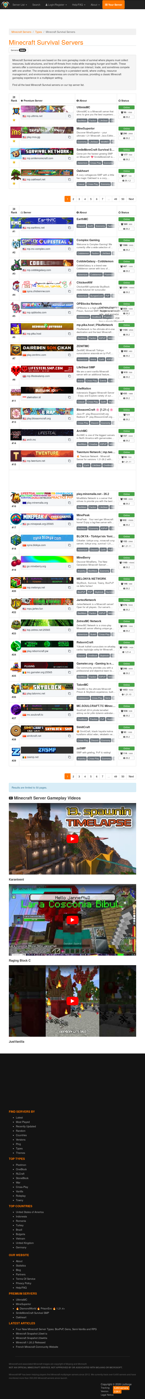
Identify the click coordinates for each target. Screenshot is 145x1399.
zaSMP (81, 748)
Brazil (19, 1229)
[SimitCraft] (47, 728)
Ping (18, 1144)
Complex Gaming (88, 240)
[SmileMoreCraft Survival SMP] (47, 151)
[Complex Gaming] (47, 241)
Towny (19, 1200)
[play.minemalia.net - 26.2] (47, 495)
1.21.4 (127, 651)
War (18, 1182)
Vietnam (20, 1238)
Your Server (115, 4)
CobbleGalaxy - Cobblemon (95, 261)
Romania (21, 1221)
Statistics (21, 1265)
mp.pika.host (33, 333)
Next (131, 199)
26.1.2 (127, 180)
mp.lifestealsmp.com (38, 376)
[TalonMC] (47, 686)
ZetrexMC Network (89, 621)
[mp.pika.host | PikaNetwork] (47, 326)
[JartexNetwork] (47, 601)
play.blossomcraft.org (38, 418)
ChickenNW (84, 282)
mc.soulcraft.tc (34, 714)
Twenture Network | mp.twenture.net (100, 452)
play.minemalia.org (37, 502)
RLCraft (20, 1173)
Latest (19, 1117)
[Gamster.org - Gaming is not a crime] (47, 665)
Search (36, 4)
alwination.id (33, 397)
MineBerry (83, 557)
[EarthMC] (47, 220)
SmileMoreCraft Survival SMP (96, 149)
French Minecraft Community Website (37, 1346)
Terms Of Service (25, 1278)
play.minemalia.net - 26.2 (93, 494)
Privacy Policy (23, 1283)
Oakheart (83, 171)
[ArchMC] (47, 432)
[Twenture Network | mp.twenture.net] (47, 453)
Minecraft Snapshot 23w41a (31, 1333)
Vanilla (19, 1191)
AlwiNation (84, 388)
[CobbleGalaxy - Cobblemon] (47, 263)
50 (122, 199)
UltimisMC (83, 107)
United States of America (30, 1212)
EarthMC (82, 219)
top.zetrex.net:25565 (38, 629)
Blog (18, 1270)
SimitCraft (83, 727)
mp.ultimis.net (34, 116)
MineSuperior (86, 128)
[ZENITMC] (47, 347)
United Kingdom (25, 1243)
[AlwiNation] (47, 390)
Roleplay (21, 1195)
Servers (18, 50)
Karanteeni (16, 879)
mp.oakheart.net (35, 179)
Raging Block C (20, 960)
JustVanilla (16, 1041)
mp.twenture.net (35, 460)
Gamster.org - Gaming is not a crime (100, 663)
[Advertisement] (72, 20)
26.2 (127, 116)
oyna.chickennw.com (38, 291)
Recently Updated (26, 1126)
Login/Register (56, 4)
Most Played (23, 1122)
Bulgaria (20, 1234)
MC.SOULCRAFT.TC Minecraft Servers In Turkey (109, 706)
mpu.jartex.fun (34, 608)
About (94, 4)
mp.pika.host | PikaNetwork (95, 325)
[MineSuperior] (47, 130)
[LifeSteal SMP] (47, 369)
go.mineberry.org (36, 566)
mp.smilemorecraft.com (39, 158)
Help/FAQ (78, 4)
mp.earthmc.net (35, 227)
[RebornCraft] (47, 644)
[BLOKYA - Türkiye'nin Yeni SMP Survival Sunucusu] (47, 538)
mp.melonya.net (35, 587)
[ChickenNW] (47, 284)
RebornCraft (85, 642)
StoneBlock (22, 1178)
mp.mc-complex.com (38, 248)
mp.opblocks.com (36, 312)
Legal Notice (107, 1394)
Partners (20, 1274)
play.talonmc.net (35, 693)
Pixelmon (21, 1165)
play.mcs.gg (33, 137)
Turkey (20, 1225)
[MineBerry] (47, 559)
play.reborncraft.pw (37, 651)
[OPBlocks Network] (47, 305)
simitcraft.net (33, 735)
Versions (20, 1139)
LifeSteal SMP (86, 367)
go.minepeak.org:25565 (40, 524)
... (109, 199)
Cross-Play (22, 1187)
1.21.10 (127, 694)
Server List (19, 4)
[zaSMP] (47, 750)
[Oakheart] (47, 172)
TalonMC (82, 685)
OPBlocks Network (89, 304)
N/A (128, 414)
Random (20, 1130)
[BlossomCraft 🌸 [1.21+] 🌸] (47, 411)
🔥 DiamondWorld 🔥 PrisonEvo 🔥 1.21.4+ (40, 1308)
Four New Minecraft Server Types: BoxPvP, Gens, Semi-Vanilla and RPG (56, 1329)
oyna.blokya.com (36, 545)
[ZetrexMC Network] (47, 622)
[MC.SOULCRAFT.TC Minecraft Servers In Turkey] (47, 707)
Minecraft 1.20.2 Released (30, 1342)
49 (115, 199)
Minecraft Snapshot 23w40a (31, 1338)
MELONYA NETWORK (91, 579)
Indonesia (21, 1216)
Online (126, 107)
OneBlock (21, 1169)
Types (38, 32)
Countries (21, 1135)
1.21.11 (127, 461)
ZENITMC (83, 346)
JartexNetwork (86, 600)
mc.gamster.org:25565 (39, 672)
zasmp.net (32, 757)
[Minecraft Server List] (5, 4)
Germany (21, 1247)
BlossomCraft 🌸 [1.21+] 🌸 (95, 410)
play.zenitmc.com (36, 354)
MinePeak (83, 515)
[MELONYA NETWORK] (47, 580)
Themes (20, 1153)
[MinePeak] (47, 516)
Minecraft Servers (21, 32)
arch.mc (31, 439)
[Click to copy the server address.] (69, 116)
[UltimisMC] (47, 109)
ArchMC (82, 431)
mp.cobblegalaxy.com (38, 270)
